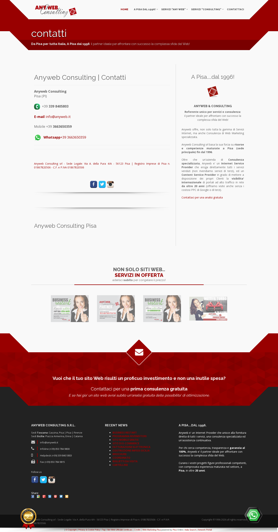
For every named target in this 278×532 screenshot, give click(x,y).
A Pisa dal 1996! (145, 9)
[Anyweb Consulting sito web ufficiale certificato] (28, 519)
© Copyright (71, 530)
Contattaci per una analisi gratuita (202, 197)
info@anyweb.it (52, 116)
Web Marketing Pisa (151, 530)
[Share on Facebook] (32, 496)
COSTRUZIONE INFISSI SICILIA (131, 450)
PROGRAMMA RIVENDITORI (130, 436)
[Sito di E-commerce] (162, 308)
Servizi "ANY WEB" (173, 9)
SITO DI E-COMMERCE (126, 443)
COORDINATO (121, 457)
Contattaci (235, 9)
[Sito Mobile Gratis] (208, 308)
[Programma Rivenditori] (116, 308)
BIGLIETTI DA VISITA (125, 461)
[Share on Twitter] (61, 496)
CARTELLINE (120, 465)
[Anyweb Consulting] (56, 10)
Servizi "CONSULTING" (206, 9)
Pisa (175, 530)
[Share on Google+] (44, 496)
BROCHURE (120, 454)
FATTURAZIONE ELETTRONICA (131, 447)
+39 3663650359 (64, 137)
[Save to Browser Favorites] (66, 496)
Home (124, 9)
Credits (137, 530)
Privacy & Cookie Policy (89, 530)
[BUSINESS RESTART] (70, 308)
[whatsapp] (253, 515)
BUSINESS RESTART (125, 432)
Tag (103, 530)
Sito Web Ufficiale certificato (119, 530)
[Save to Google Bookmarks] (38, 496)
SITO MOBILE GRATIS (126, 439)
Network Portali (205, 530)
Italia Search (190, 530)
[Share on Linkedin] (49, 496)
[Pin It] (55, 496)
